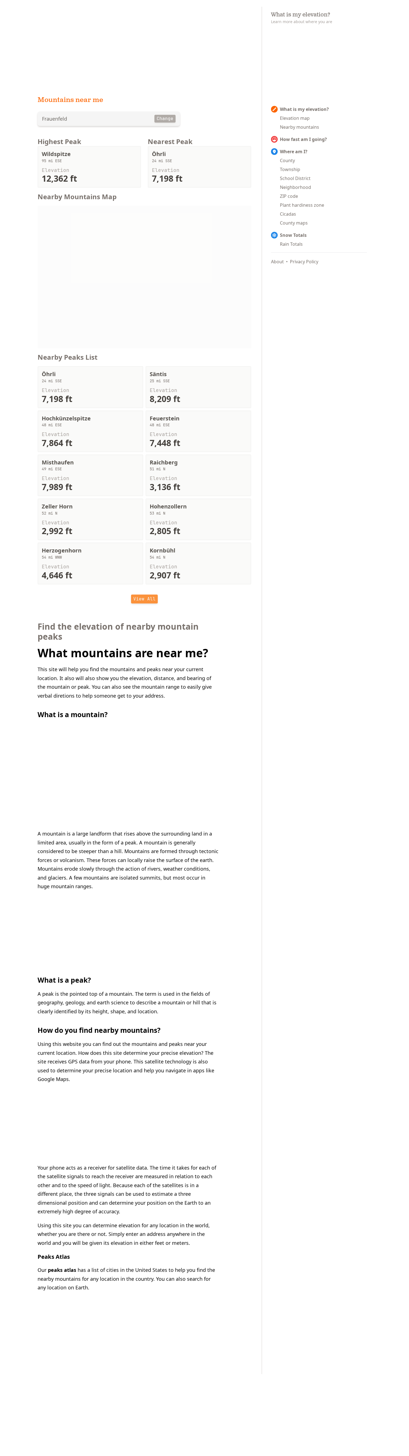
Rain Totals (291, 244)
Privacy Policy (304, 262)
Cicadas (288, 214)
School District (295, 178)
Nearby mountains (299, 127)
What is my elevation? (304, 109)
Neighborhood (295, 187)
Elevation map (295, 118)
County (287, 160)
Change (165, 118)
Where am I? (293, 151)
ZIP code (289, 196)
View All (144, 599)
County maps (294, 223)
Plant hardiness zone (302, 205)
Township (290, 169)
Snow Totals (293, 235)
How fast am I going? (303, 139)
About (277, 262)
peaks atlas (62, 1270)
